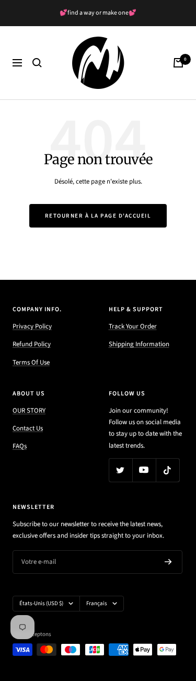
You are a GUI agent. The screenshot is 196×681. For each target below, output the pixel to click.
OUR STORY (29, 410)
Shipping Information (139, 344)
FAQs (20, 446)
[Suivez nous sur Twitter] (120, 470)
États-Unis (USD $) (41, 603)
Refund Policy (32, 344)
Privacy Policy (32, 326)
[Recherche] (37, 62)
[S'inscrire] (168, 562)
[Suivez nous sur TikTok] (167, 470)
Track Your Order (133, 326)
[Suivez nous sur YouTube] (144, 470)
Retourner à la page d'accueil (98, 216)
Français (96, 603)
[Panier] (178, 62)
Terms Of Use (31, 362)
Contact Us (28, 428)
